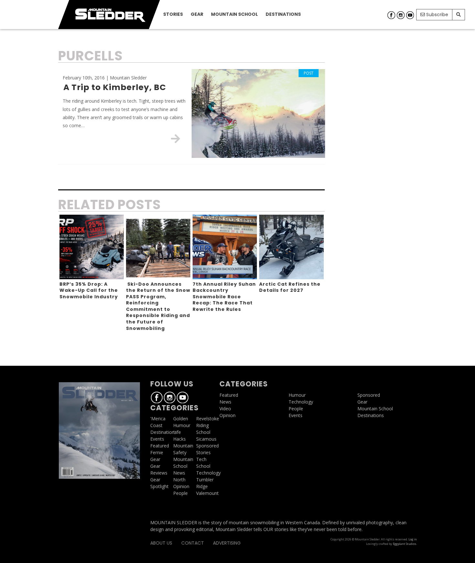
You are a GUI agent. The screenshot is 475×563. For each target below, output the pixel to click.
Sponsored (207, 446)
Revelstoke (207, 418)
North (179, 479)
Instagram (401, 15)
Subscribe (436, 14)
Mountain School (234, 14)
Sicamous (206, 439)
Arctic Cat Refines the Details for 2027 (290, 287)
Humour (181, 425)
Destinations (283, 14)
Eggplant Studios (404, 544)
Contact (192, 543)
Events (157, 439)
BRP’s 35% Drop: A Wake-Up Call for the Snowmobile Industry (88, 290)
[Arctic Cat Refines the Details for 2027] (291, 247)
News (179, 473)
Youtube (410, 15)
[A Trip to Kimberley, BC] (175, 138)
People (180, 493)
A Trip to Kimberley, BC (114, 87)
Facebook (391, 15)
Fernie (156, 452)
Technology (208, 473)
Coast (156, 425)
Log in (412, 539)
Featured (159, 446)
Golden (180, 418)
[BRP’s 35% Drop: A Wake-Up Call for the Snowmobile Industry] (91, 247)
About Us (161, 543)
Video (225, 408)
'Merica (157, 418)
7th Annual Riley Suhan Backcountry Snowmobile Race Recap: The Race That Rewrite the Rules (224, 296)
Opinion (181, 486)
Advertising (227, 543)
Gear (197, 14)
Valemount (207, 493)
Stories (173, 14)
